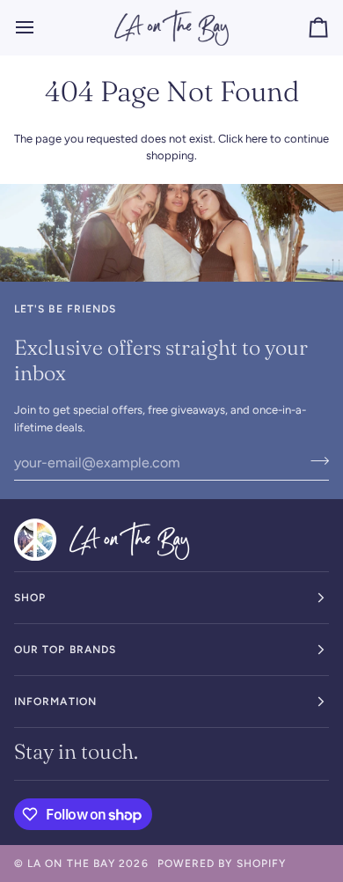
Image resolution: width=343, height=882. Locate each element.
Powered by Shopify (221, 863)
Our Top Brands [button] (65, 649)
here (256, 138)
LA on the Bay (71, 863)
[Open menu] (40, 27)
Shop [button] (30, 598)
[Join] (314, 460)
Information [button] (55, 701)
